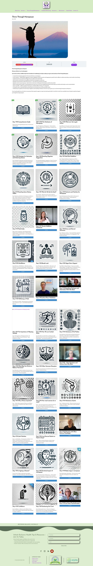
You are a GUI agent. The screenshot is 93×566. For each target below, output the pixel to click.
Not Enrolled (18, 64)
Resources (54, 10)
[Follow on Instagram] (44, 551)
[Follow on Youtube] (52, 551)
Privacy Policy (35, 558)
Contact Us (75, 10)
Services (23, 10)
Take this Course (74, 64)
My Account (61, 10)
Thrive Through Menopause (33, 10)
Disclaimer (34, 561)
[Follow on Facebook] (41, 551)
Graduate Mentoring (46, 10)
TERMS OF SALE (35, 560)
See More (46, 130)
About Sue (17, 10)
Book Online (69, 10)
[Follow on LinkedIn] (48, 551)
